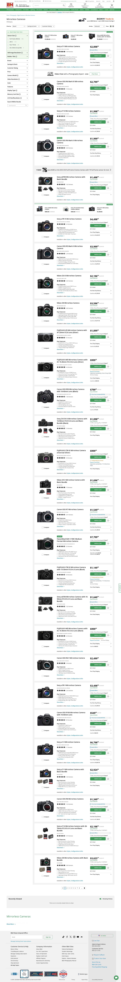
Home (8, 15)
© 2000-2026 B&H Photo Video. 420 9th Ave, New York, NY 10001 (26, 979)
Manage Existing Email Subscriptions (21, 941)
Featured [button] (97, 26)
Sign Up (48, 937)
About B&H (39, 949)
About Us (98, 1)
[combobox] (99, 26)
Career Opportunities (42, 963)
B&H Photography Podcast (69, 960)
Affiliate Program (41, 958)
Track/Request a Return (17, 951)
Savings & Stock (31, 26)
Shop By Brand (15, 963)
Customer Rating (47, 26)
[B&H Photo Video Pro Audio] (11, 5)
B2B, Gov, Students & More (20, 1)
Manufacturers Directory (43, 960)
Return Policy (14, 949)
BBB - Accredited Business (15, 974)
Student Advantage (67, 951)
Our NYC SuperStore (42, 951)
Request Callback (99, 955)
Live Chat (109, 1)
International (14, 958)
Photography (13, 15)
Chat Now (95, 74)
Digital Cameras (21, 15)
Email (13, 937)
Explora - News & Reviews (69, 958)
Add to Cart (97, 56)
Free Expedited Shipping (99, 967)
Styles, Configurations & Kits (75, 67)
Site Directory (14, 960)
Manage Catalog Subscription (19, 953)
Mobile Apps (83, 974)
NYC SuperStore (90, 1)
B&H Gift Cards (96, 964)
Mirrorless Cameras (30, 15)
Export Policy (84, 979)
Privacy (73, 979)
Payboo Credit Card (41, 956)
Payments (13, 956)
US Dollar (103, 935)
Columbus (59, 12)
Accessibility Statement (97, 979)
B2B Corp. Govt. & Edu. (68, 953)
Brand (14, 26)
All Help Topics (15, 965)
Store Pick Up (96, 962)
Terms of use (62, 979)
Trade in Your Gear (100, 958)
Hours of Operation (41, 953)
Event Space (65, 956)
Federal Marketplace (67, 949)
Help (103, 1)
